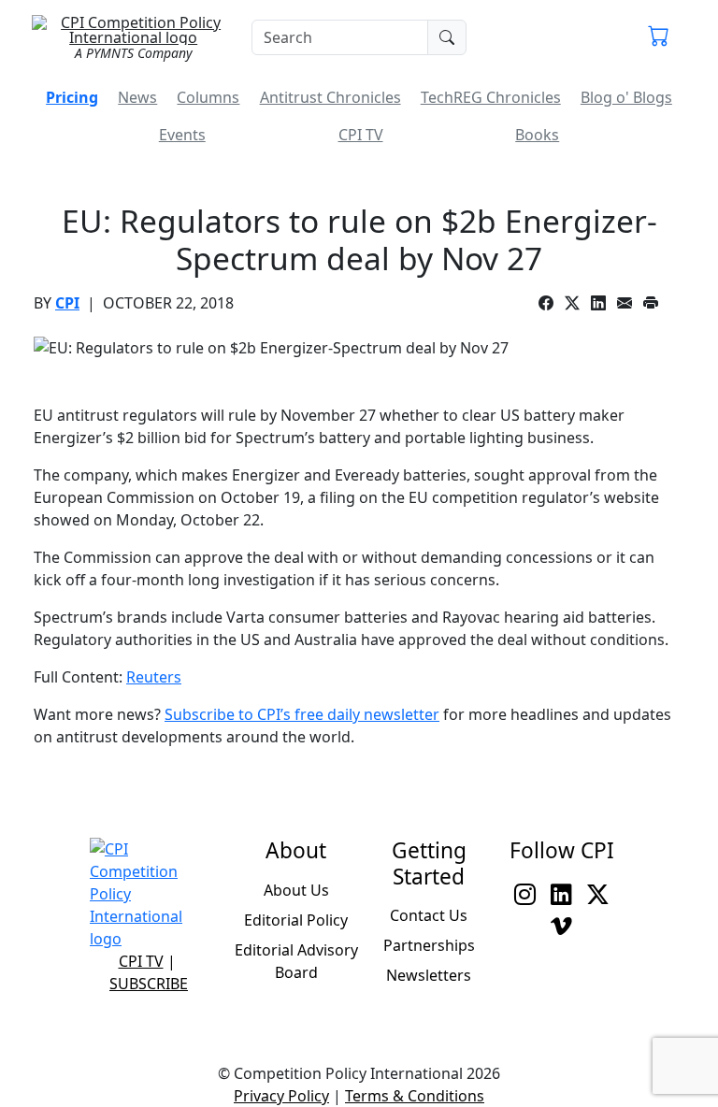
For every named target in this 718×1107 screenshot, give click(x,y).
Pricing (72, 97)
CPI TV (360, 134)
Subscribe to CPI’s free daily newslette (299, 714)
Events (182, 134)
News (137, 97)
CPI (67, 303)
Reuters (153, 677)
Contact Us (428, 915)
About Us (296, 890)
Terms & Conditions (414, 1095)
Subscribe (148, 983)
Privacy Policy (281, 1095)
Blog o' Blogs (626, 97)
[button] (658, 37)
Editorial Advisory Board (296, 961)
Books (537, 134)
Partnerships (429, 945)
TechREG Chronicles (491, 97)
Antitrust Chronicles (330, 97)
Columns (208, 97)
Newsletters (428, 975)
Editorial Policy (296, 920)
